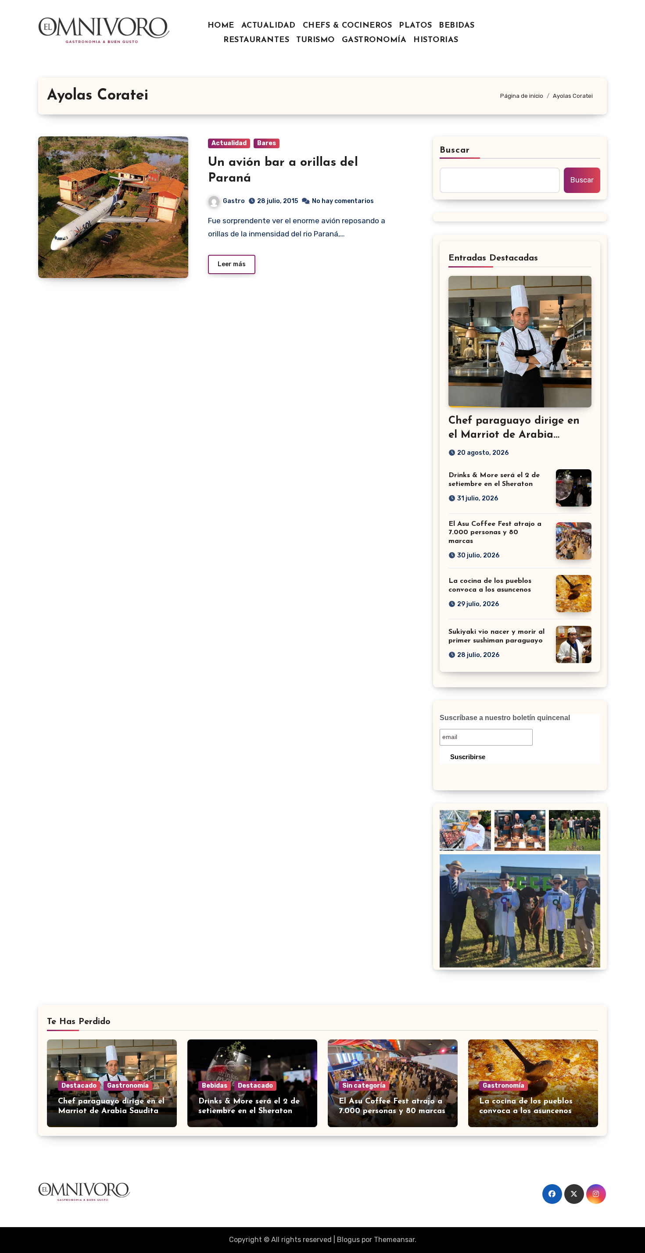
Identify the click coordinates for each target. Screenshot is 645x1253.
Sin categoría (364, 1085)
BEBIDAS (457, 26)
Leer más (232, 264)
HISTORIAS (436, 40)
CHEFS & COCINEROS (347, 26)
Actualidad (229, 143)
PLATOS (415, 26)
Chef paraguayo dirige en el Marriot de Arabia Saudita (514, 434)
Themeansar (394, 1239)
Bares (266, 143)
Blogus (348, 1239)
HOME (221, 26)
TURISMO (315, 40)
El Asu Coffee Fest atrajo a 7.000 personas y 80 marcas (494, 532)
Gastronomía (128, 1085)
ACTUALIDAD (268, 26)
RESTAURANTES (256, 40)
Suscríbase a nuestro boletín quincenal (505, 717)
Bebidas (214, 1085)
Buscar (455, 150)
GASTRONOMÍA (374, 40)
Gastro (234, 201)
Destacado (79, 1085)
